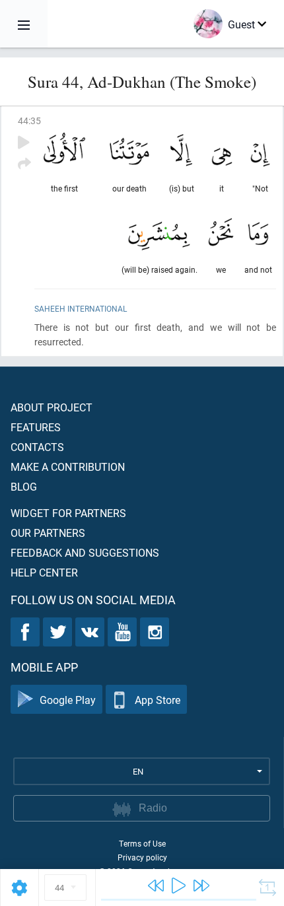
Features (36, 427)
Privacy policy (142, 857)
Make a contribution (68, 466)
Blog (24, 486)
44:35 (29, 120)
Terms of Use (142, 843)
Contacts (37, 447)
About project (51, 407)
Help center (44, 572)
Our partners (48, 533)
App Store (157, 700)
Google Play (68, 700)
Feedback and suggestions (85, 552)
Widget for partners (68, 513)
